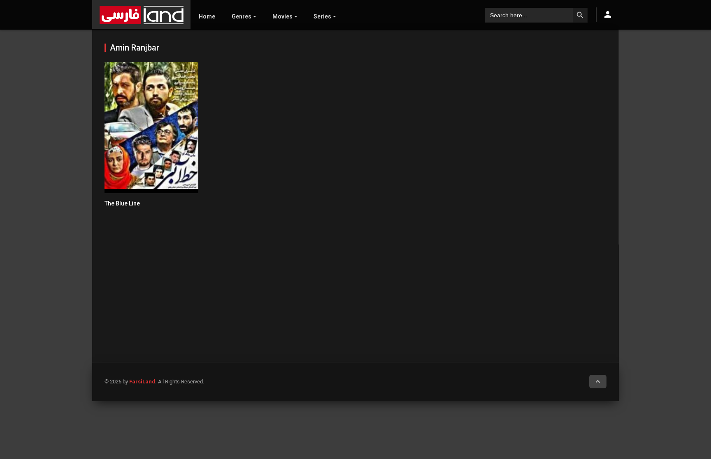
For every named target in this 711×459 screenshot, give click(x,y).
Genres (241, 16)
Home (207, 16)
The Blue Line (122, 203)
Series (322, 16)
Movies (282, 16)
